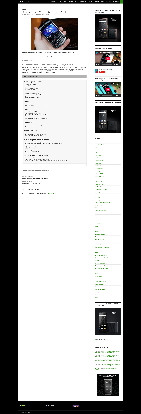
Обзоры (90, 1)
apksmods (97, 368)
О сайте (59, 1)
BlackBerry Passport (99, 186)
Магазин (65, 1)
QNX (96, 218)
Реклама (97, 273)
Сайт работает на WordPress (26, 412)
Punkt (96, 215)
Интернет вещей (99, 236)
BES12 (96, 150)
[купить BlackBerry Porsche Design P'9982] (108, 385)
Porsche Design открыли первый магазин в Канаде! (35, 177)
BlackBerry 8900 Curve (28, 170)
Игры (96, 229)
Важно (96, 226)
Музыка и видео (98, 250)
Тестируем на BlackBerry (101, 292)
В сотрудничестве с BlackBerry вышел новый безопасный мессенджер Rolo (107, 365)
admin (33, 14)
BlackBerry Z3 (98, 197)
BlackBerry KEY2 (99, 173)
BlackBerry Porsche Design (101, 189)
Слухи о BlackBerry (99, 279)
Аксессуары (98, 223)
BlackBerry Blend (99, 160)
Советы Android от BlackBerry (102, 281)
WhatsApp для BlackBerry (101, 221)
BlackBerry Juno (98, 171)
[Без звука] (117, 64)
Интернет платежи (99, 239)
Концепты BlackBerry (100, 244)
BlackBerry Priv (98, 192)
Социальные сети (99, 286)
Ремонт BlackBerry (99, 1)
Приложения (83, 1)
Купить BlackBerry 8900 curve (42, 170)
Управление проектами (100, 294)
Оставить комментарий (43, 14)
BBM (96, 147)
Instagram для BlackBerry (101, 210)
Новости (24, 9)
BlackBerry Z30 (98, 200)
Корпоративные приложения (102, 247)
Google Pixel (116, 1)
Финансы (97, 297)
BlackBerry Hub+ (99, 168)
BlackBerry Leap (98, 181)
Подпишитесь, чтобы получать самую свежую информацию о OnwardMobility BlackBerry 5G (108, 360)
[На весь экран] (119, 64)
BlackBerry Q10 (98, 194)
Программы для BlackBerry (101, 268)
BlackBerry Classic (99, 163)
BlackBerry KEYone (99, 179)
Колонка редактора (99, 242)
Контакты (53, 1)
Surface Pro (108, 1)
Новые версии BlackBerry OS (101, 257)
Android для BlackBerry (100, 144)
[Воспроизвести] (97, 64)
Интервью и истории (100, 234)
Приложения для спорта (100, 263)
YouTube (71, 1)
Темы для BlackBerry (100, 289)
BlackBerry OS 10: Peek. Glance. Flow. (31, 182)
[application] (108, 58)
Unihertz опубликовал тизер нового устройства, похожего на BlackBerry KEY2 (107, 352)
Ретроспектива (98, 276)
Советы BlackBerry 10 (100, 284)
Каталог (76, 1)
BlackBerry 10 (98, 152)
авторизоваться (51, 193)
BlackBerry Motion (99, 184)
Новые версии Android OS (101, 255)
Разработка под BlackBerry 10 (102, 271)
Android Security (99, 142)
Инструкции (97, 231)
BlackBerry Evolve (99, 165)
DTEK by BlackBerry (99, 205)
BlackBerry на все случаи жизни (102, 202)
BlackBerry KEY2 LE (99, 176)
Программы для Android (100, 265)
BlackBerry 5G (98, 155)
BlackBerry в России (26, 2)
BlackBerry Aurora (99, 157)
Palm (96, 213)
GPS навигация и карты (100, 207)
